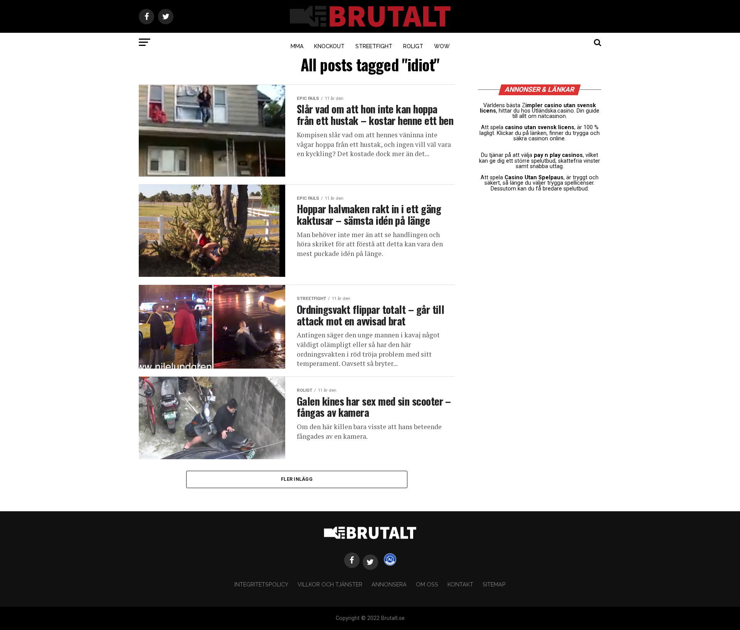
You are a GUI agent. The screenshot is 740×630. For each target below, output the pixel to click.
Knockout (329, 46)
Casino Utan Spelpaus (534, 177)
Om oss (427, 584)
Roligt (413, 46)
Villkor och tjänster (330, 584)
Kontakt (460, 584)
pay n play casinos (558, 155)
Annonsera (389, 584)
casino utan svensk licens (539, 127)
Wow (442, 46)
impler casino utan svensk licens (538, 108)
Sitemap (494, 584)
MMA (297, 46)
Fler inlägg (297, 479)
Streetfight (373, 46)
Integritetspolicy (261, 584)
